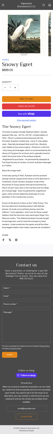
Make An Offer (26, 106)
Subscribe (26, 417)
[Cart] (50, 5)
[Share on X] (10, 240)
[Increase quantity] (15, 88)
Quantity (6, 82)
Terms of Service (11, 348)
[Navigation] (3, 5)
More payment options (26, 120)
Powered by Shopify (26, 431)
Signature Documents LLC (26, 5)
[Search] (44, 5)
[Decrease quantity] (5, 88)
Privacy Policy (45, 346)
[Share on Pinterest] (16, 240)
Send (10, 355)
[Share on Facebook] (3, 240)
